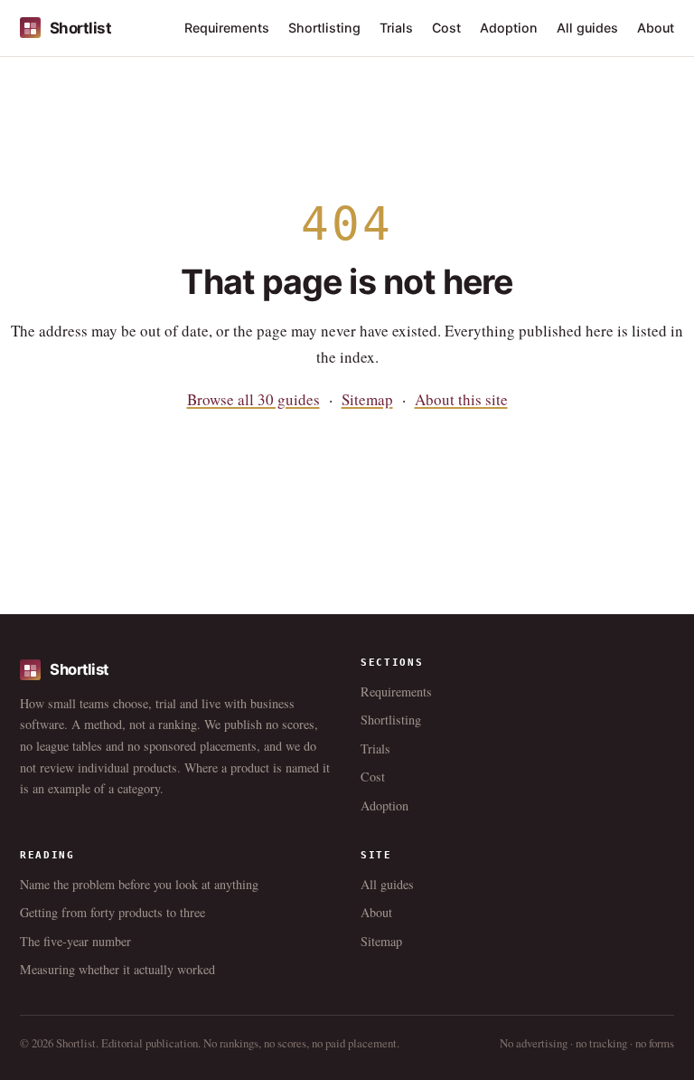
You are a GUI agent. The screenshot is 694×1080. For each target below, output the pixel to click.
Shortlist (80, 28)
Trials (396, 27)
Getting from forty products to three (112, 912)
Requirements (226, 27)
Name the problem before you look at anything (139, 884)
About (655, 27)
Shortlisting (324, 27)
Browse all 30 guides (253, 399)
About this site (461, 399)
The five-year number (75, 941)
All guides (587, 27)
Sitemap (367, 399)
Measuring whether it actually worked (117, 969)
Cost (446, 27)
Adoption (509, 27)
